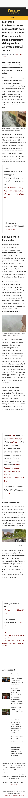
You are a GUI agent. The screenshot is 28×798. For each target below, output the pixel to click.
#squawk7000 (9, 471)
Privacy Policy (7, 795)
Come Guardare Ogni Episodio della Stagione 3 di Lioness (17, 739)
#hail (18, 471)
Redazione (21, 795)
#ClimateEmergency (15, 188)
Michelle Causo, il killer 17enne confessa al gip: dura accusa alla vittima (13, 643)
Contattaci (14, 784)
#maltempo (15, 468)
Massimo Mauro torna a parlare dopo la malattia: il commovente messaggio (13, 635)
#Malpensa (17, 439)
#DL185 (12, 436)
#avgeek (7, 468)
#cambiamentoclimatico (13, 191)
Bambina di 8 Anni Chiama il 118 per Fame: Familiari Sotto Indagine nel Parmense (17, 712)
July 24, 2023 (9, 229)
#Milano (10, 439)
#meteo (17, 465)
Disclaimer (15, 795)
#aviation (7, 474)
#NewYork (15, 442)
